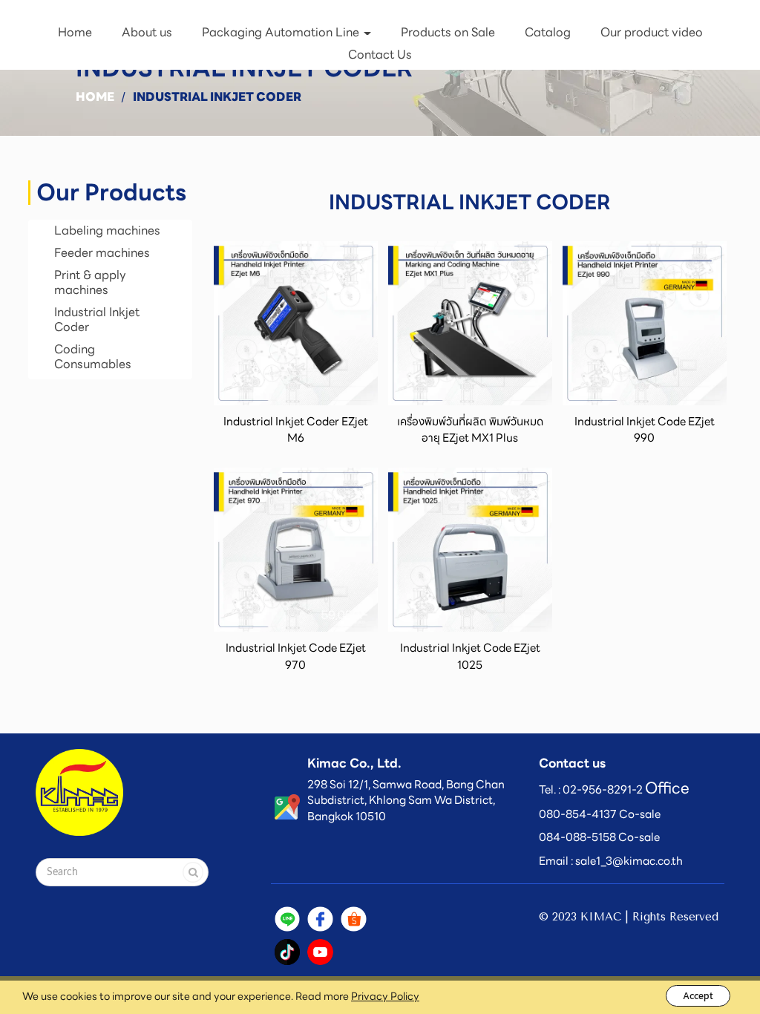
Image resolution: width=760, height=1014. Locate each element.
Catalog (548, 32)
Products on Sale (448, 32)
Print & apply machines (90, 282)
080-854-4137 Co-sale (600, 814)
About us (147, 32)
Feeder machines (102, 252)
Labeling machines (107, 230)
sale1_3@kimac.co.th (629, 861)
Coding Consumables (92, 356)
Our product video (651, 32)
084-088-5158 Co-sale (599, 837)
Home (75, 32)
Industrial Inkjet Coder (97, 319)
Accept (698, 996)
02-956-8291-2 (603, 790)
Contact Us (380, 54)
